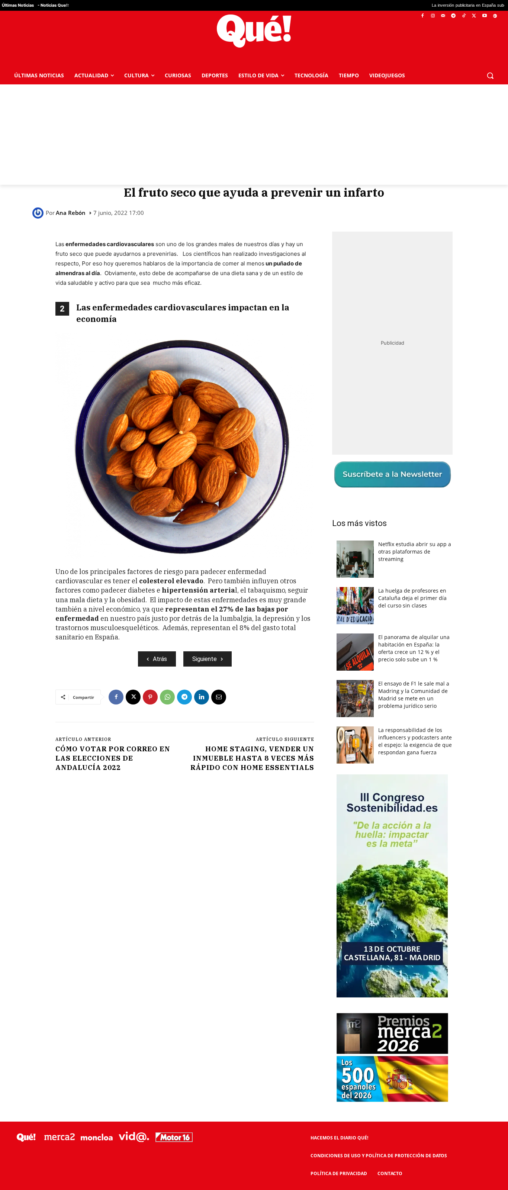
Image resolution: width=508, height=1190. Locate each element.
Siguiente (204, 658)
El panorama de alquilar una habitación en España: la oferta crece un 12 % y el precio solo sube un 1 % (414, 648)
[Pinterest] (150, 697)
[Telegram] (453, 16)
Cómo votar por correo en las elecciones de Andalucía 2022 (112, 758)
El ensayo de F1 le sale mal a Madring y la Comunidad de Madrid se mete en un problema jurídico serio (413, 694)
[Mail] (443, 16)
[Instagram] (432, 16)
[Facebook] (422, 16)
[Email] (218, 697)
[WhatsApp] (167, 697)
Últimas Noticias (18, 5)
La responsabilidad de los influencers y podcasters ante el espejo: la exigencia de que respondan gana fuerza (415, 741)
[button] (490, 75)
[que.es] (253, 31)
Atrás (160, 658)
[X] (474, 16)
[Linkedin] (201, 697)
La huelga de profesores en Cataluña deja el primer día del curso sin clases (412, 598)
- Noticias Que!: (53, 5)
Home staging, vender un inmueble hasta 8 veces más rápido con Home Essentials (252, 758)
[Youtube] (484, 16)
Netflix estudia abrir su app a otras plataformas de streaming (414, 551)
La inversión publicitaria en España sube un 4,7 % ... (430, 5)
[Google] (495, 16)
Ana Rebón (71, 213)
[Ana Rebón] (39, 213)
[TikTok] (464, 16)
